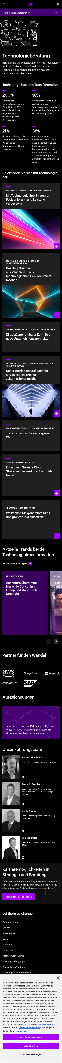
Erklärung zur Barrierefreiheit (16, 972)
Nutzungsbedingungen (13, 961)
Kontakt (6, 938)
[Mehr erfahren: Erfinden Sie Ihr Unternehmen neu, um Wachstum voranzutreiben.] (31, 386)
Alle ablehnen (31, 1046)
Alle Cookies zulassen (31, 1037)
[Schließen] (58, 978)
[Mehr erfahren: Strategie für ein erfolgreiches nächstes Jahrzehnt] (31, 519)
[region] (31, 1018)
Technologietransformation (16, 12)
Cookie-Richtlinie (44, 1024)
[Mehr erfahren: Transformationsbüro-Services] (31, 435)
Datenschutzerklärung (29, 1028)
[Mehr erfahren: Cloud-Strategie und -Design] (31, 475)
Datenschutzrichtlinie (13, 955)
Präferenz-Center (10, 921)
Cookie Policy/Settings (13, 966)
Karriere (6, 927)
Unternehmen (9, 933)
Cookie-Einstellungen (31, 1054)
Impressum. (21, 1031)
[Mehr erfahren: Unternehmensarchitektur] (31, 337)
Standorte (7, 944)
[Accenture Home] (31, 4)
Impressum (7, 950)
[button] (18, 896)
